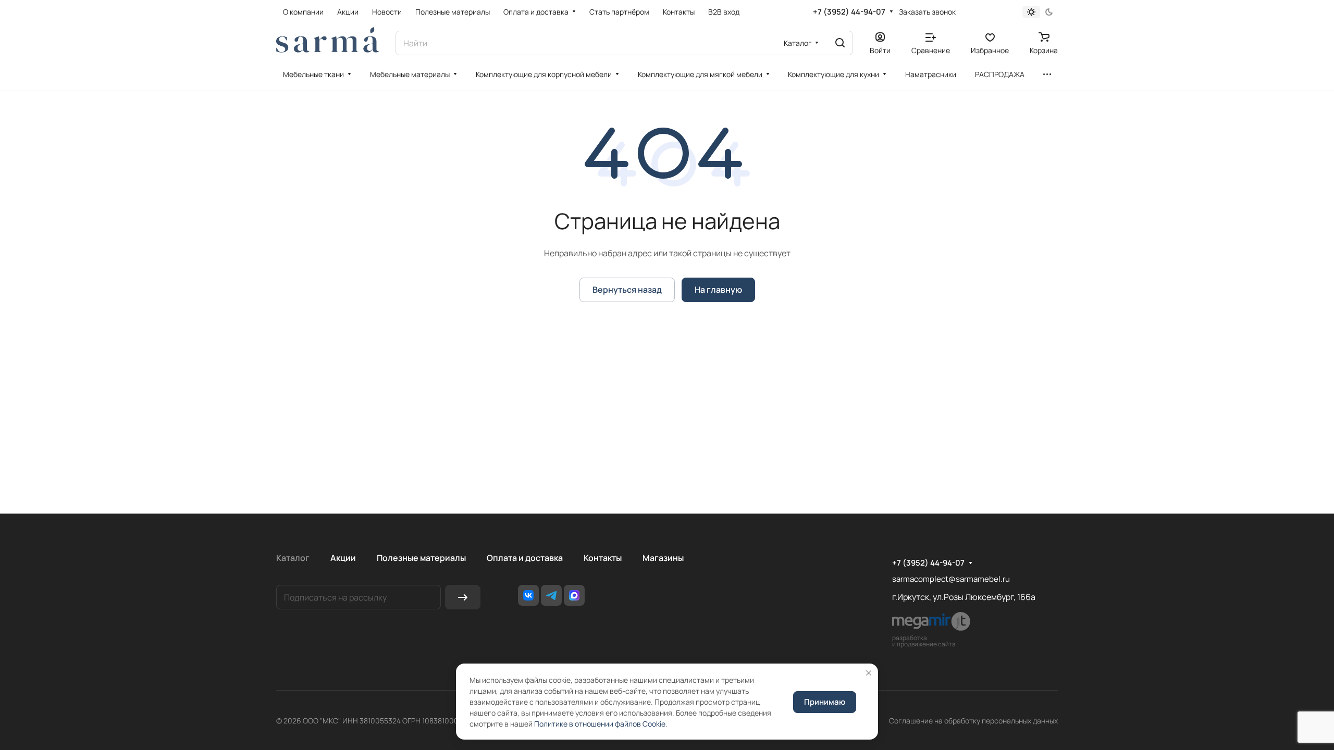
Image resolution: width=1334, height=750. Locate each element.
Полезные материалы (421, 558)
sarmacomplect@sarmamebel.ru (951, 578)
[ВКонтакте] (528, 595)
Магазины (663, 558)
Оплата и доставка (525, 558)
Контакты (603, 558)
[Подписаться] (462, 597)
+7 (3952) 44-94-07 (849, 12)
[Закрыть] (868, 673)
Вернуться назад (627, 289)
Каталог (293, 558)
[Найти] (840, 43)
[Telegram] (551, 595)
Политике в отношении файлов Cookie (599, 724)
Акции (343, 558)
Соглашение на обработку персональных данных (973, 721)
